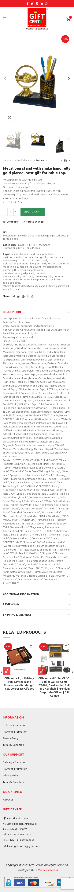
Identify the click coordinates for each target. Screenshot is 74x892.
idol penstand (38, 264)
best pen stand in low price (18, 257)
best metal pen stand (23, 254)
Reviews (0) (11, 604)
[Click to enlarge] (9, 117)
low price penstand (58, 264)
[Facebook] (28, 3)
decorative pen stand (34, 261)
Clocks (21, 245)
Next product (69, 160)
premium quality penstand (49, 277)
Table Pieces (32, 248)
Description (12, 312)
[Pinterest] (37, 3)
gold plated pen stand (15, 264)
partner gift (9, 270)
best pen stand (45, 254)
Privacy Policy (11, 738)
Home (6, 160)
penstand (41, 273)
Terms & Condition (13, 745)
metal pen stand (52, 267)
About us (8, 800)
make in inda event (30, 267)
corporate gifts (11, 261)
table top (55, 280)
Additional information (21, 594)
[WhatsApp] (46, 3)
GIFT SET (32, 245)
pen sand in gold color (30, 270)
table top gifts (11, 283)
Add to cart (32, 212)
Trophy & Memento (22, 160)
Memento (41, 160)
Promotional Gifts (13, 248)
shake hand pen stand (36, 280)
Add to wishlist (35, 222)
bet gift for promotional (49, 257)
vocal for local (11, 289)
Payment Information (15, 732)
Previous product (62, 160)
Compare (12, 222)
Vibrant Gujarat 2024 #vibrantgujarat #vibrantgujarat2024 (36, 286)
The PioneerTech (47, 870)
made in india (10, 267)
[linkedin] (41, 3)
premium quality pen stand (18, 277)
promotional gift (12, 280)
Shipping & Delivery (17, 614)
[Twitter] (32, 3)
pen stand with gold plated (18, 273)
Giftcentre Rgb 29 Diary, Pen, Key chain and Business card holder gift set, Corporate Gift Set (19, 683)
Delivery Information (14, 725)
